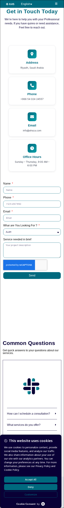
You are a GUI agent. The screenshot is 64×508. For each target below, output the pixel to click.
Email (7, 211)
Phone (7, 197)
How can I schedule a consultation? (28, 413)
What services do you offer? (23, 424)
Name (7, 183)
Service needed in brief (17, 239)
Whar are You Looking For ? (20, 225)
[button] (56, 4)
